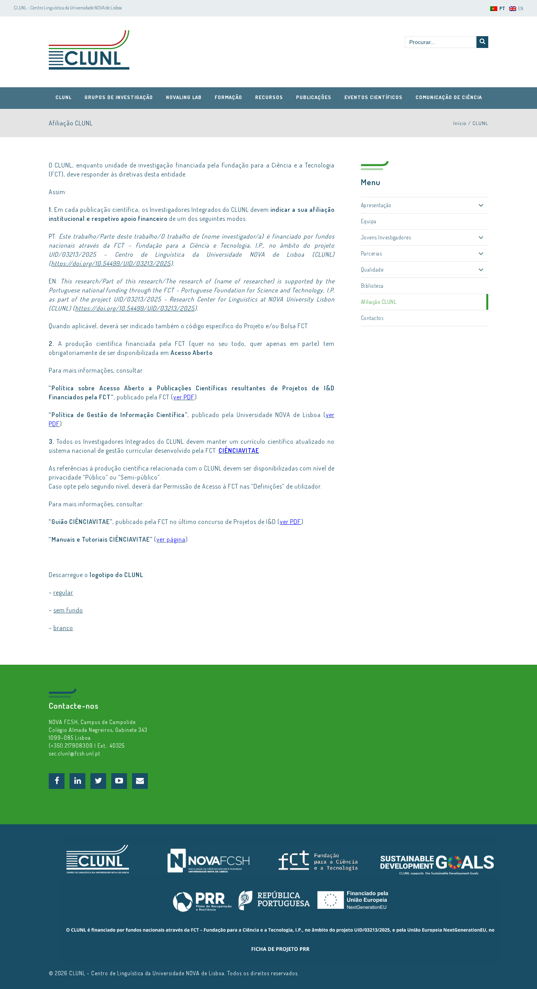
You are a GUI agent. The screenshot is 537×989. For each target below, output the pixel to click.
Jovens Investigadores (386, 237)
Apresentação (376, 205)
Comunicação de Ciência (449, 97)
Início (460, 123)
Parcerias (371, 253)
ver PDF (290, 522)
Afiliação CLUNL (379, 301)
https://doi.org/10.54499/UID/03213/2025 (111, 263)
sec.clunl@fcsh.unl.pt (74, 753)
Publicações (313, 97)
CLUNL (89, 50)
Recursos (269, 97)
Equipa (369, 221)
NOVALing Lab (184, 97)
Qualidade (372, 269)
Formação (228, 97)
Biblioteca (372, 285)
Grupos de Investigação (119, 97)
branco (63, 628)
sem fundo (68, 610)
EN (520, 8)
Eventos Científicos (373, 97)
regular (63, 592)
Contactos (372, 317)
